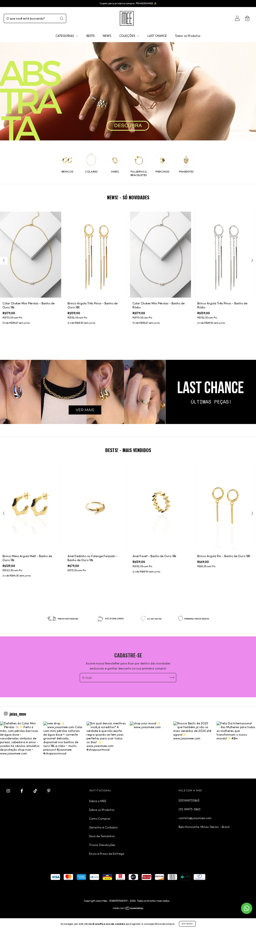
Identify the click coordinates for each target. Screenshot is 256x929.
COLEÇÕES (127, 36)
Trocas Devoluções (102, 845)
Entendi (187, 923)
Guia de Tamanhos (102, 836)
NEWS (107, 36)
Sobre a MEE (97, 801)
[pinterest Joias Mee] (48, 791)
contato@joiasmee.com (195, 818)
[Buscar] (61, 18)
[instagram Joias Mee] (9, 791)
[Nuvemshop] (128, 909)
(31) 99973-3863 (189, 809)
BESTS (90, 36)
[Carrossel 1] (128, 392)
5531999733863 (189, 800)
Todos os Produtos (187, 36)
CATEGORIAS (65, 36)
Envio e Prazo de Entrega (106, 854)
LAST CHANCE (157, 36)
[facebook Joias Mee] (22, 791)
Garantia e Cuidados (103, 827)
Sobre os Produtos (101, 810)
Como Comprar (99, 818)
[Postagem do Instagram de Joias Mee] (20, 741)
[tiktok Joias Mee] (35, 791)
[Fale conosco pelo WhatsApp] (246, 908)
